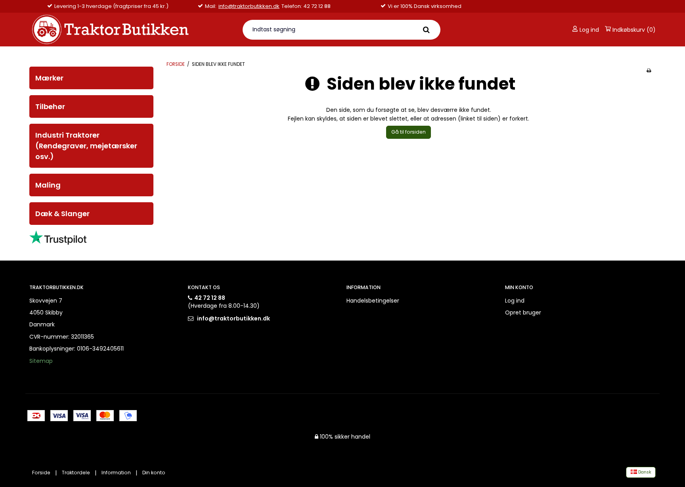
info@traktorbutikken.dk (248, 6)
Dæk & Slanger (62, 214)
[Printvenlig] (649, 70)
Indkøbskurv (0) (633, 30)
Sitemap (41, 361)
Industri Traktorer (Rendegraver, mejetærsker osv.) (86, 145)
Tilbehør (50, 106)
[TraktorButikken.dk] (131, 29)
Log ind (588, 30)
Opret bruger (523, 312)
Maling (48, 185)
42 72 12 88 (209, 298)
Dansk (644, 472)
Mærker (49, 78)
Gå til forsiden (408, 131)
